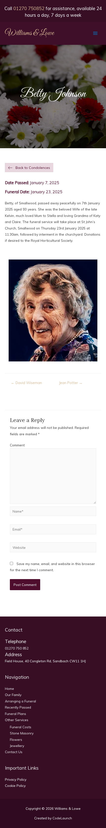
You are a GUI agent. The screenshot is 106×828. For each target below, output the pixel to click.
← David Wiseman (26, 382)
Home (9, 688)
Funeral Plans (15, 714)
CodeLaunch (62, 818)
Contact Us (13, 752)
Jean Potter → (71, 382)
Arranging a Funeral (20, 701)
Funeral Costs (20, 727)
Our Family (13, 695)
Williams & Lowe (29, 33)
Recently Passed (18, 707)
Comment (17, 445)
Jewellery (17, 746)
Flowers (16, 739)
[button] (29, 167)
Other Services (16, 720)
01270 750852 (28, 8)
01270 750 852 (17, 648)
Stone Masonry (22, 733)
